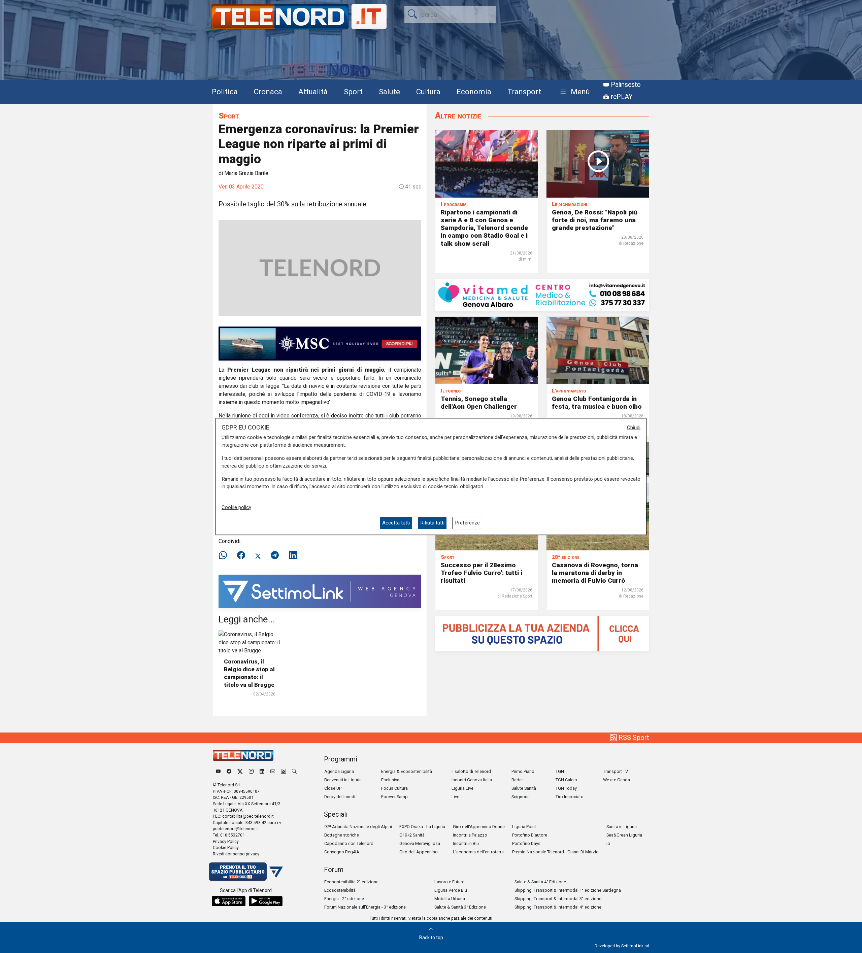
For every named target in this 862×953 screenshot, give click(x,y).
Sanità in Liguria (621, 826)
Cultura (428, 91)
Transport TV (615, 771)
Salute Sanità (523, 788)
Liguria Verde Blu (450, 890)
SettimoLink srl (635, 945)
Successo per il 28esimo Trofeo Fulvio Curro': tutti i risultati (481, 572)
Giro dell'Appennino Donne (479, 826)
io (608, 843)
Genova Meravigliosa (419, 843)
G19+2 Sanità (412, 835)
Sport (353, 91)
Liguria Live (462, 788)
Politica (225, 91)
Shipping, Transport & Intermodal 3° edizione (558, 898)
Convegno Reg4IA (341, 851)
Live (455, 796)
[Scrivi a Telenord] (272, 771)
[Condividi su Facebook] (241, 555)
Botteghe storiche (341, 835)
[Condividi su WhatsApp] (225, 555)
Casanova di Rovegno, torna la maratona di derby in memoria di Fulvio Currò (595, 572)
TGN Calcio (566, 779)
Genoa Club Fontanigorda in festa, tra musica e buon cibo (597, 402)
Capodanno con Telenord (348, 843)
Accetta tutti (396, 523)
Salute (389, 91)
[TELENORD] (243, 755)
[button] (573, 92)
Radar (517, 779)
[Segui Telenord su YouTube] (218, 771)
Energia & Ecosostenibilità (406, 771)
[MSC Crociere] (320, 343)
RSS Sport (633, 738)
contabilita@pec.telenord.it (248, 816)
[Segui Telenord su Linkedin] (262, 771)
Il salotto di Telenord (471, 771)
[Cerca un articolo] (294, 771)
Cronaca (268, 91)
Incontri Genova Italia (472, 779)
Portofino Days (526, 843)
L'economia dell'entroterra (478, 851)
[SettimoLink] (320, 591)
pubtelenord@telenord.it (236, 828)
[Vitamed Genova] (542, 294)
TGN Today (566, 788)
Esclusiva (390, 779)
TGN (560, 771)
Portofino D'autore (529, 835)
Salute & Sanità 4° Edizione (540, 881)
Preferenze (467, 523)
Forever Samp (394, 796)
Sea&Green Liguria (624, 835)
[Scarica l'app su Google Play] (266, 901)
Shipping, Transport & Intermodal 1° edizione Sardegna (568, 890)
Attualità (313, 91)
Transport (524, 91)
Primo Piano (522, 771)
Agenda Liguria (339, 771)
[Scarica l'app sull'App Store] (228, 901)
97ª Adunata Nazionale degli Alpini (358, 826)
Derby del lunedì (339, 796)
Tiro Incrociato (570, 796)
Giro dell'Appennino (418, 851)
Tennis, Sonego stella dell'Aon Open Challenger (479, 402)
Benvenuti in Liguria (343, 779)
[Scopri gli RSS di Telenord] (283, 771)
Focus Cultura (394, 788)
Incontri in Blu (466, 843)
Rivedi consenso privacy (236, 853)
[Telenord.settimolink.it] (542, 633)
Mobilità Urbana (449, 898)
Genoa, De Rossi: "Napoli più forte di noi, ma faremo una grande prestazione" (594, 220)
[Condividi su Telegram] (274, 555)
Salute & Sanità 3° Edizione (460, 907)
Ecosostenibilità (340, 890)
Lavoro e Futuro (449, 881)
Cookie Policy (226, 847)
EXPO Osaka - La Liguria (422, 826)
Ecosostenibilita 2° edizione (351, 881)
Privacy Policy (226, 841)
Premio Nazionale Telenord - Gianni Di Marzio (555, 851)
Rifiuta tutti (432, 523)
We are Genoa (616, 779)
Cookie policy (236, 507)
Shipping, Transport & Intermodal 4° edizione (558, 907)
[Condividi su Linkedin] (293, 555)
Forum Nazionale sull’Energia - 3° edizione (365, 907)
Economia (474, 91)
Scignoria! (521, 796)
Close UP (332, 788)
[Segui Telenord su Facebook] (229, 771)
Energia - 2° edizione (344, 898)
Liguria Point (524, 826)
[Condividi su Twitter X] (258, 555)
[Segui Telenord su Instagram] (251, 771)
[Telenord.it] (246, 871)
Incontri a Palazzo (470, 835)
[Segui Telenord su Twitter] (240, 771)
